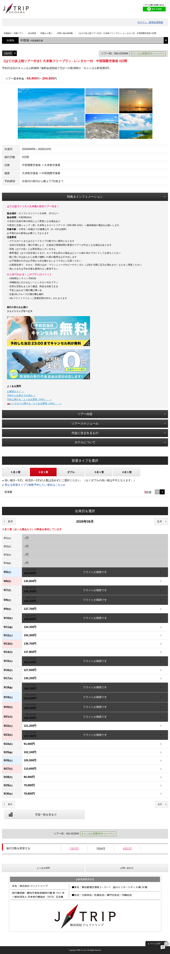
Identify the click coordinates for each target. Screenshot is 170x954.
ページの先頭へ (157, 943)
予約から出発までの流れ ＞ (21, 395)
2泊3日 (74, 848)
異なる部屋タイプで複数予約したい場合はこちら (34, 484)
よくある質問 (43, 868)
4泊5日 (127, 848)
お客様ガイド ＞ (15, 391)
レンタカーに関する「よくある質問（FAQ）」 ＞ (36, 403)
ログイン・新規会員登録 (150, 22)
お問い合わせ (126, 868)
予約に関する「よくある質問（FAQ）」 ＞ (29, 399)
